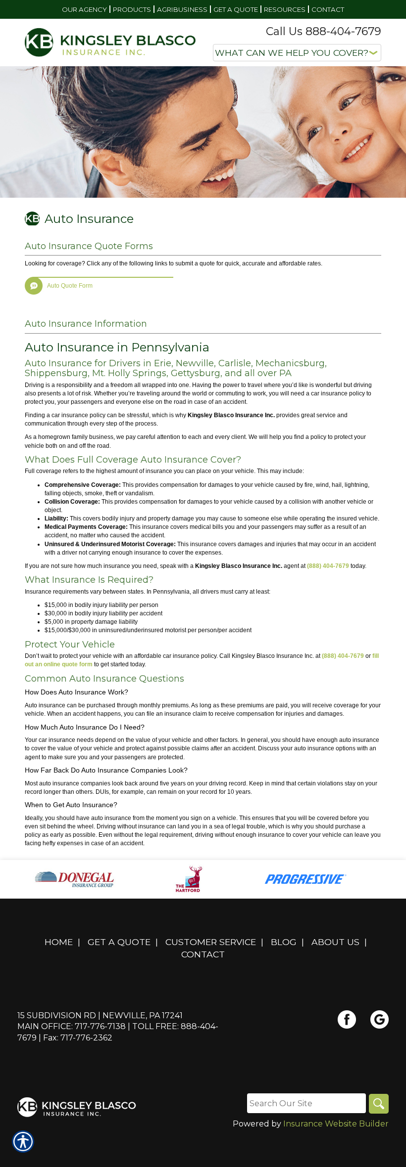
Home (59, 942)
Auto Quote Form (70, 285)
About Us (335, 942)
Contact (203, 954)
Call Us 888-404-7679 (323, 31)
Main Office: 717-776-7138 (71, 1026)
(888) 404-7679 (328, 565)
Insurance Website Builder (336, 1123)
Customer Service (210, 942)
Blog (284, 942)
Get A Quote (119, 942)
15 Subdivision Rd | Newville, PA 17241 (100, 1015)
